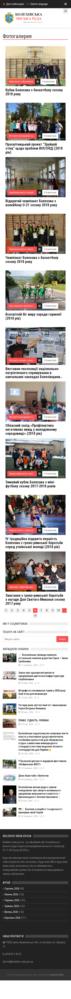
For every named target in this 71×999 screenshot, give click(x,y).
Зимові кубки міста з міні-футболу (25, 473)
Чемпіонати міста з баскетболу (23, 249)
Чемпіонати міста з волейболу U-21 (25, 192)
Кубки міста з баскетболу (21, 81)
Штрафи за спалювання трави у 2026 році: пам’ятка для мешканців (42, 692)
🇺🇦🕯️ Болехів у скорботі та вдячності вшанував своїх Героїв (40, 811)
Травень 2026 (12, 906)
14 (35, 615)
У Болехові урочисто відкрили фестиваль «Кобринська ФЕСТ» (42, 763)
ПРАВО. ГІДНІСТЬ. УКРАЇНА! (33, 720)
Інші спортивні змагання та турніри (25, 306)
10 (58, 610)
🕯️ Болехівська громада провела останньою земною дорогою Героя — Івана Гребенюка (43, 658)
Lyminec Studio (57, 974)
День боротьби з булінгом (33, 775)
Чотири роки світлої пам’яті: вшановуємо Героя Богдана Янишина (42, 707)
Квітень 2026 (11, 911)
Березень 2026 (12, 917)
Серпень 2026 (12, 888)
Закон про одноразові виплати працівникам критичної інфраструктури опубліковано (41, 676)
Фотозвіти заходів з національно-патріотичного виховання (36, 360)
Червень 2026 (12, 900)
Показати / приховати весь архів (20, 927)
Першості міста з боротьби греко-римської (29, 530)
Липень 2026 (11, 894)
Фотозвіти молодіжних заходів (23, 136)
